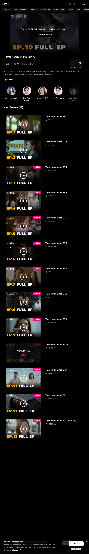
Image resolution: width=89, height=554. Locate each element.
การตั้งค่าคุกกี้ (76, 548)
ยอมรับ (76, 543)
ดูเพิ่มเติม (8, 79)
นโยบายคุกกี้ (16, 550)
